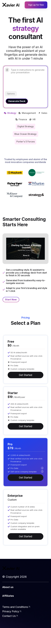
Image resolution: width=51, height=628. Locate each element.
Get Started (25, 374)
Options (11, 93)
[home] (10, 5)
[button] (42, 468)
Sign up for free (36, 5)
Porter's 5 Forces (25, 141)
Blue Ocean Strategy (25, 134)
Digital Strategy (25, 126)
